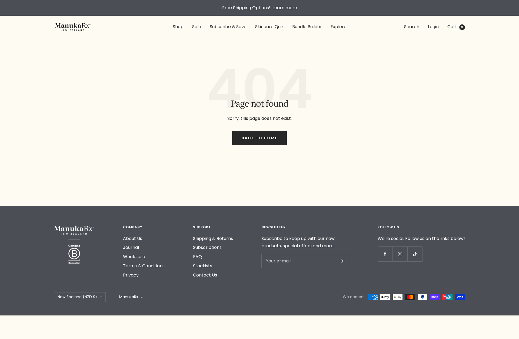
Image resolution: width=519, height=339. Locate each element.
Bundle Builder (307, 27)
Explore (339, 27)
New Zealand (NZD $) (77, 296)
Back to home (259, 138)
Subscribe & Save (228, 27)
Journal (131, 247)
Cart (455, 27)
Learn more (284, 8)
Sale (196, 27)
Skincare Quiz (269, 27)
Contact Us (205, 275)
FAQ (197, 257)
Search (411, 27)
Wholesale (134, 257)
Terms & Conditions (144, 266)
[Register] (341, 261)
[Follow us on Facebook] (385, 253)
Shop (178, 27)
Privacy (131, 275)
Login (433, 27)
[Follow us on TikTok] (414, 253)
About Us (132, 238)
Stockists (202, 266)
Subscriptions (207, 247)
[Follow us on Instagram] (399, 253)
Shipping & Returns (213, 238)
